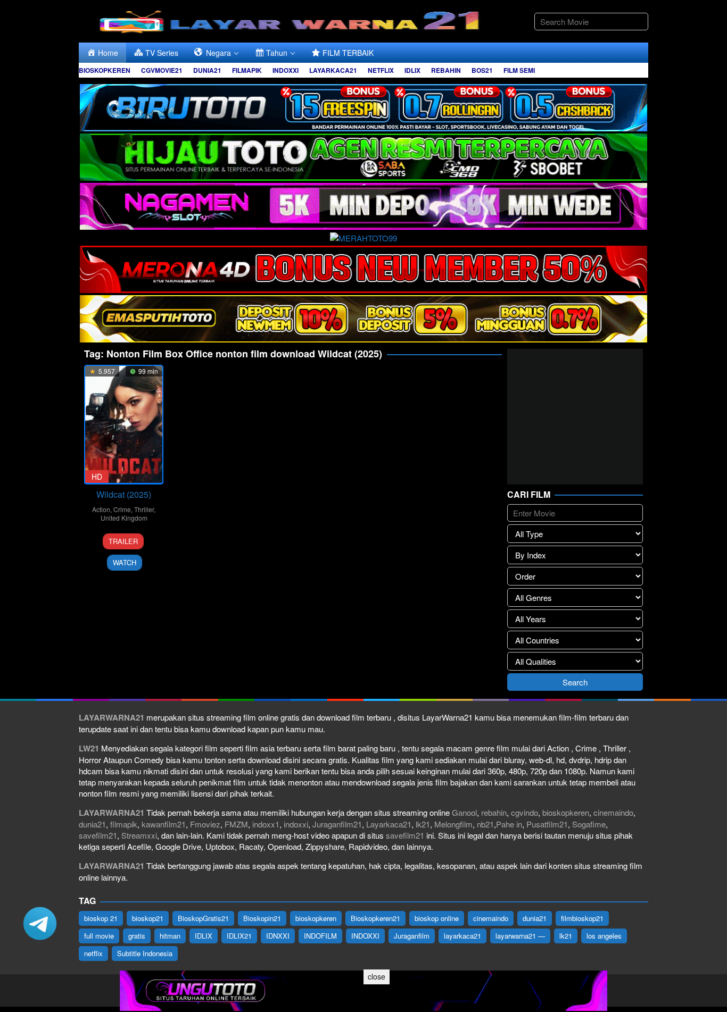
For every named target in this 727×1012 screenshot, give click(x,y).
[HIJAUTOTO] (363, 155)
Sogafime (589, 824)
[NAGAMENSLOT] (363, 205)
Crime (122, 509)
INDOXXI (365, 936)
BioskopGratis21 (203, 918)
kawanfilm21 (164, 824)
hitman (170, 936)
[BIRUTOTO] (363, 106)
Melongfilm (453, 824)
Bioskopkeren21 (375, 918)
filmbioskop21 (582, 918)
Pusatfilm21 (547, 824)
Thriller (144, 509)
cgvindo (524, 812)
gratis (136, 936)
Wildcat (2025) (123, 494)
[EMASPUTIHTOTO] (363, 317)
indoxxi (296, 824)
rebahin (494, 812)
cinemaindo (613, 812)
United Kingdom (124, 517)
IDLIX (203, 936)
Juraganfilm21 (337, 824)
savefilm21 (98, 835)
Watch (124, 562)
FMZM (236, 824)
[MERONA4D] (363, 267)
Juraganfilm (411, 936)
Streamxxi (139, 835)
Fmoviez (205, 824)
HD (97, 476)
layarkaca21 (462, 936)
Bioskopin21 (262, 918)
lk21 (423, 824)
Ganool (464, 812)
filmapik (123, 824)
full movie (99, 936)
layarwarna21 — (520, 936)
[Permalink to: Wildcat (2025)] (123, 424)
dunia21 (92, 824)
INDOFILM (320, 936)
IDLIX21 (239, 936)
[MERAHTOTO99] (363, 236)
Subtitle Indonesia (144, 953)
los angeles (604, 936)
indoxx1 (265, 824)
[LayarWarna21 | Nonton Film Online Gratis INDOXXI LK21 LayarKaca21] (292, 20)
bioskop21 (147, 918)
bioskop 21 (101, 918)
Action (101, 509)
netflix (93, 953)
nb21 (485, 824)
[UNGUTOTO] (363, 989)
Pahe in (509, 824)
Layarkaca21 (388, 824)
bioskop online (437, 918)
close (376, 976)
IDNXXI (278, 936)
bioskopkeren (565, 812)
